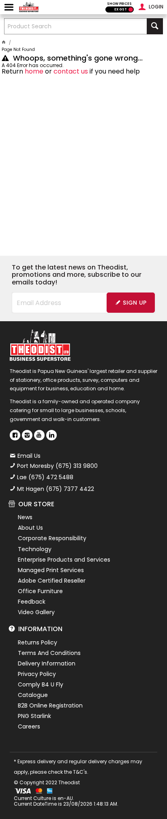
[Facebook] (15, 435)
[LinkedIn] (51, 435)
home (34, 71)
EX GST (120, 9)
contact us (71, 71)
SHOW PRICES (119, 4)
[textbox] (75, 26)
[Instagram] (27, 435)
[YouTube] (39, 435)
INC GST (130, 9)
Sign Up (134, 303)
